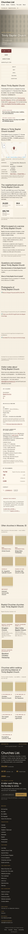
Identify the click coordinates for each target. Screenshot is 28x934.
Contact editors (5, 901)
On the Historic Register (7, 855)
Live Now (3, 848)
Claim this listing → (9, 509)
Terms (5, 929)
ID (17, 8)
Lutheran (3, 832)
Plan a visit (6, 51)
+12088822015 (8, 490)
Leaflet (8, 157)
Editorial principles (5, 873)
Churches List (4, 8)
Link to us (3, 880)
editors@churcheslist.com (8, 381)
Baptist (3, 837)
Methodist (3, 834)
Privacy (15, 929)
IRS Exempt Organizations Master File (14, 424)
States (7, 4)
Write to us (4, 878)
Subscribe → (21, 794)
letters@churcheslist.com (7, 922)
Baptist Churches (12, 8)
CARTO (24, 157)
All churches (4, 809)
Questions (14, 78)
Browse (3, 4)
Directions (6, 59)
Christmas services (6, 860)
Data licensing (4, 883)
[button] (14, 148)
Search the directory (6, 818)
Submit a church (5, 892)
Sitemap (3, 885)
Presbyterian (4, 839)
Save (6, 55)
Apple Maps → (13, 173)
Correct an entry (5, 896)
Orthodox (3, 827)
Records (14, 75)
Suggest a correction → (15, 510)
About (24, 4)
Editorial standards (6, 899)
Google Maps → (22, 173)
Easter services (5, 862)
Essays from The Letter (7, 871)
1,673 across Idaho (20, 100)
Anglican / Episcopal (6, 830)
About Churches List (6, 868)
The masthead (4, 876)
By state (3, 811)
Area (14, 72)
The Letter (18, 4)
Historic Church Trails (6, 850)
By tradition (4, 814)
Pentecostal (4, 842)
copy (9, 44)
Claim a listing (4, 894)
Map (14, 69)
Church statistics (5, 857)
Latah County (11, 102)
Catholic (3, 825)
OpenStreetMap (14, 157)
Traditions (12, 4)
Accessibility (21, 929)
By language (4, 816)
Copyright (10, 929)
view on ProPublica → (14, 409)
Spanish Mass (4, 853)
